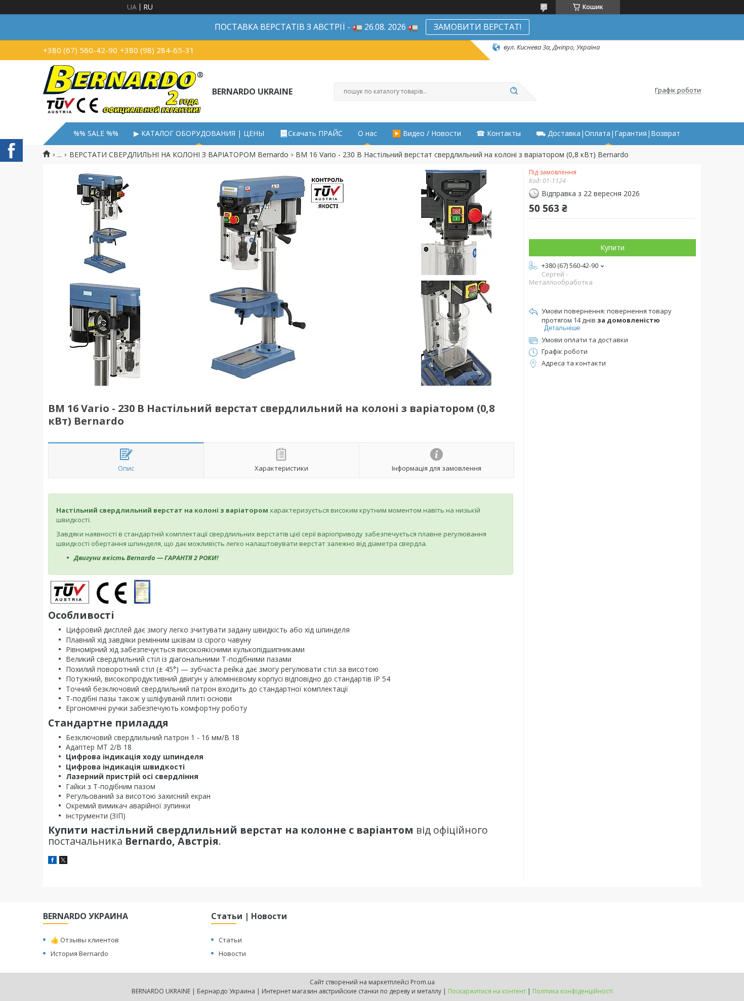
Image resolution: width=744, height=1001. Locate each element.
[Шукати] (514, 91)
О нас (367, 133)
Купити (612, 247)
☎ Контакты (498, 133)
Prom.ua (422, 982)
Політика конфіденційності (572, 991)
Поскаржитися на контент (487, 991)
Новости (232, 953)
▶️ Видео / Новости (426, 133)
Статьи (230, 939)
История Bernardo (79, 953)
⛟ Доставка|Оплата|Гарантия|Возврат (608, 133)
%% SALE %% (95, 133)
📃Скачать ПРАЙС (311, 133)
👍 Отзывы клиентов (85, 939)
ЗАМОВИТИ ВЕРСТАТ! (477, 26)
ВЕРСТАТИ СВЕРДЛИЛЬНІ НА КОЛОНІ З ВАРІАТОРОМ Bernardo (178, 154)
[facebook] (52, 861)
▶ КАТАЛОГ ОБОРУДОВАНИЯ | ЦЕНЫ (199, 133)
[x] (63, 861)
